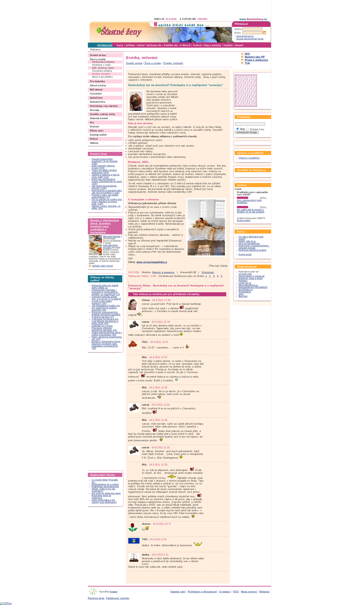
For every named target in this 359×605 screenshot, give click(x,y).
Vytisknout (208, 272)
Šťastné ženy (257, 129)
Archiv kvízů (245, 254)
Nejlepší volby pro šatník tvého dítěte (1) (105, 286)
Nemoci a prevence (163, 272)
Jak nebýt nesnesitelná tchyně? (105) (104, 187)
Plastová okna (96, 598)
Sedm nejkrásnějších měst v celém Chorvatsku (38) (107, 333)
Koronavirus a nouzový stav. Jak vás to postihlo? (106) (107, 191)
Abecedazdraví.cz (248, 285)
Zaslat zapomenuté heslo (250, 39)
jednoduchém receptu (110, 246)
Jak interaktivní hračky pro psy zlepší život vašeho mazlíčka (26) (106, 308)
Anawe (113, 591)
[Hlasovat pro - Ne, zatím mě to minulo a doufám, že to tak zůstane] (248, 207)
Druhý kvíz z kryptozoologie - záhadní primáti (254, 247)
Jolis (241, 294)
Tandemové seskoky (118, 598)
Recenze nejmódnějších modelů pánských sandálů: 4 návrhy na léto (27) (106, 314)
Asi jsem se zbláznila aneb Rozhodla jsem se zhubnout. (106, 495)
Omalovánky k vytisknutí (252, 276)
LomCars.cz (245, 283)
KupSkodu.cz (246, 289)
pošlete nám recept (102, 266)
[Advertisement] (156, 8)
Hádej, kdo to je (247, 241)
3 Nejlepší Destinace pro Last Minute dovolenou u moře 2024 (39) (105, 321)
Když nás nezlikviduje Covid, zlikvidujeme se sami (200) (107, 181)
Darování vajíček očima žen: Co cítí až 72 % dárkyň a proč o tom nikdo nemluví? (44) (106, 300)
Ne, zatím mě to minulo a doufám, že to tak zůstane (251, 211)
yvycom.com (245, 274)
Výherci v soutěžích (249, 158)
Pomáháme (245, 292)
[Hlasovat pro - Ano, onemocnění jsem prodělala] (248, 198)
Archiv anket (243, 220)
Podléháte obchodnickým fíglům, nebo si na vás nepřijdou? (105, 488)
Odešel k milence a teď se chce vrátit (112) (106, 176)
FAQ (247, 53)
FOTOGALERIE (105, 45)
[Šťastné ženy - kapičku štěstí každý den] (119, 32)
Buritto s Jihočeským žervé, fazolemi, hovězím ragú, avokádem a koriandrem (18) (106, 344)
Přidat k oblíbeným (256, 60)
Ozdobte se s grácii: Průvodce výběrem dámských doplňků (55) (104, 328)
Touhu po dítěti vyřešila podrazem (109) (104, 171)
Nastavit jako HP (255, 56)
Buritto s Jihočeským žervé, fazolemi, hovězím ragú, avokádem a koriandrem (104, 226)
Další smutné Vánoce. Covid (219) (103, 167)
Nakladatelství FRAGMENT (253, 287)
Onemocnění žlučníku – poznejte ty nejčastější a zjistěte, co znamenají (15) (106, 292)
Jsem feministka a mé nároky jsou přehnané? (104, 501)
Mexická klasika (111, 236)
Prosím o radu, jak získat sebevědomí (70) (105, 196)
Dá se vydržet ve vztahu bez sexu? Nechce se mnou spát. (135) (107, 201)
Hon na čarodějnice (249, 243)
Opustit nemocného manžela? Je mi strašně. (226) (105, 161)
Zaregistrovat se (245, 36)
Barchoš (243, 296)
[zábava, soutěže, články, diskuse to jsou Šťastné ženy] (253, 19)
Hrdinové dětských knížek (252, 250)
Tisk (247, 63)
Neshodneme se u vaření (105, 484)
